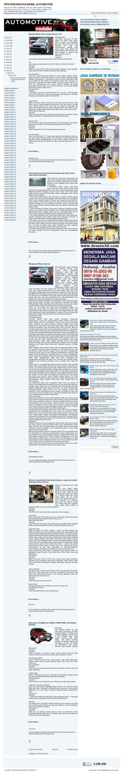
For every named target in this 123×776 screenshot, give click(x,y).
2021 (8, 65)
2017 (8, 57)
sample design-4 (9, 98)
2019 (8, 59)
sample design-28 (10, 155)
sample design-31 (10, 162)
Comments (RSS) (100, 13)
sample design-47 (10, 201)
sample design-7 (9, 105)
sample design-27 (10, 153)
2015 (8, 51)
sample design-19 (10, 134)
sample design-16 (10, 126)
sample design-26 (10, 150)
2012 (8, 46)
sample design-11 (10, 114)
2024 (8, 71)
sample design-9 (9, 110)
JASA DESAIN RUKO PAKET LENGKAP (93, 19)
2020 (8, 62)
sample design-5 (9, 100)
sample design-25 (10, 148)
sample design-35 (10, 172)
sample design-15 (10, 124)
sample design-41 (10, 186)
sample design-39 (10, 181)
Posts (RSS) (114, 13)
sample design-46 (10, 198)
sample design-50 (10, 208)
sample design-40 (10, 184)
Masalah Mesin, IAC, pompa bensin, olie (45, 34)
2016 (8, 54)
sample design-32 (10, 165)
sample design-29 (10, 157)
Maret (10, 73)
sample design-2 (9, 93)
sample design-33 (10, 167)
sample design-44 (10, 193)
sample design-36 (10, 174)
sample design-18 (10, 131)
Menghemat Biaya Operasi (39, 264)
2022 (8, 68)
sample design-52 (10, 213)
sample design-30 (10, 160)
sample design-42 (10, 189)
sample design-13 (10, 119)
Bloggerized (105, 770)
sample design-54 (10, 217)
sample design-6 (9, 102)
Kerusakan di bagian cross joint (90, 334)
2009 (8, 37)
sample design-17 (10, 129)
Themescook (115, 770)
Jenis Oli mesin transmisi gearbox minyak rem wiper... (18, 79)
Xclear (94, 770)
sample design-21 (10, 138)
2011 (8, 43)
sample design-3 (9, 95)
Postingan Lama (72, 749)
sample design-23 (10, 143)
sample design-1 (9, 90)
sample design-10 (10, 112)
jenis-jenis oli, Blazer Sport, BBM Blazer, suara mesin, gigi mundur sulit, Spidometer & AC (104, 322)
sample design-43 (10, 191)
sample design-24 (10, 145)
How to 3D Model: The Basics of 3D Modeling (95, 69)
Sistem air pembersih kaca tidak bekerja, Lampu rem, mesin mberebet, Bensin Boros (53, 481)
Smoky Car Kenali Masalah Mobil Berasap (103, 343)
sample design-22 (10, 141)
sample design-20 (10, 136)
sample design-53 (10, 215)
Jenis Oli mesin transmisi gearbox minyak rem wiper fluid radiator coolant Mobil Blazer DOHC (104, 379)
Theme (99, 770)
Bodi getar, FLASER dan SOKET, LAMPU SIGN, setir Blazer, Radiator (52, 624)
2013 (8, 48)
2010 (8, 40)
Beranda (55, 749)
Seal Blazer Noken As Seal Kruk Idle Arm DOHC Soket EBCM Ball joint (103, 405)
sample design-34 (10, 169)
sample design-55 (10, 220)
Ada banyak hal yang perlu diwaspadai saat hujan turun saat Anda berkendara (52, 174)
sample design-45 (10, 196)
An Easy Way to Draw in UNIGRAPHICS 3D (94, 24)
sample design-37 (10, 177)
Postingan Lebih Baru (36, 749)
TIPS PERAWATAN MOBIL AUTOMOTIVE (28, 4)
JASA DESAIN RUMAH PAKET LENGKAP (94, 22)
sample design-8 (9, 107)
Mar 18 (11, 75)
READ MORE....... (34, 151)
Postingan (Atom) (42, 753)
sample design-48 (10, 203)
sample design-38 (10, 179)
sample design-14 (10, 122)
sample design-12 (10, 117)
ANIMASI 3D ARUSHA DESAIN (90, 183)
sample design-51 (10, 210)
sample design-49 (10, 205)
